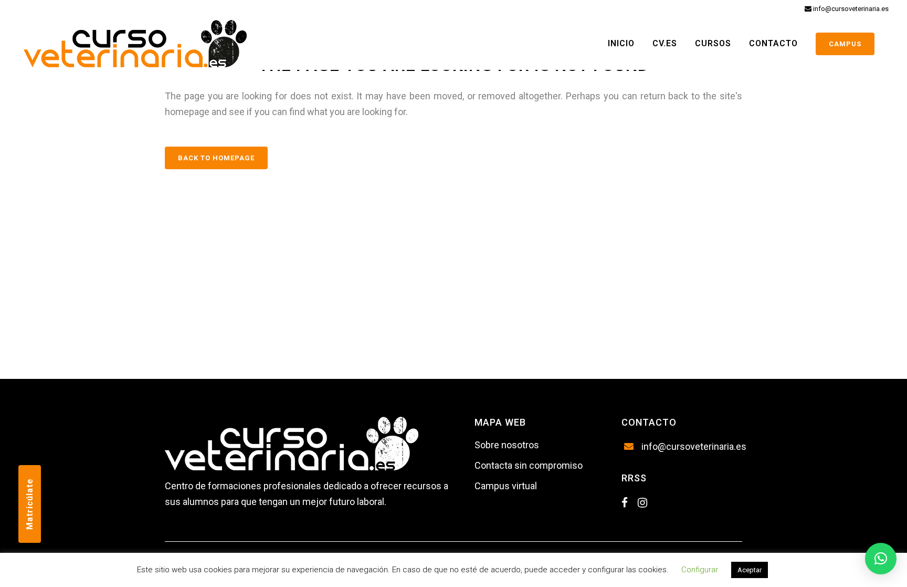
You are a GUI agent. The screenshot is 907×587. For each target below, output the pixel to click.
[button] (881, 558)
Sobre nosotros (506, 444)
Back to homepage (216, 158)
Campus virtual (505, 485)
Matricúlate (30, 504)
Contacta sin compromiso (528, 465)
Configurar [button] (699, 569)
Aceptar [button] (749, 570)
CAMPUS (845, 44)
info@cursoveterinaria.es (850, 9)
